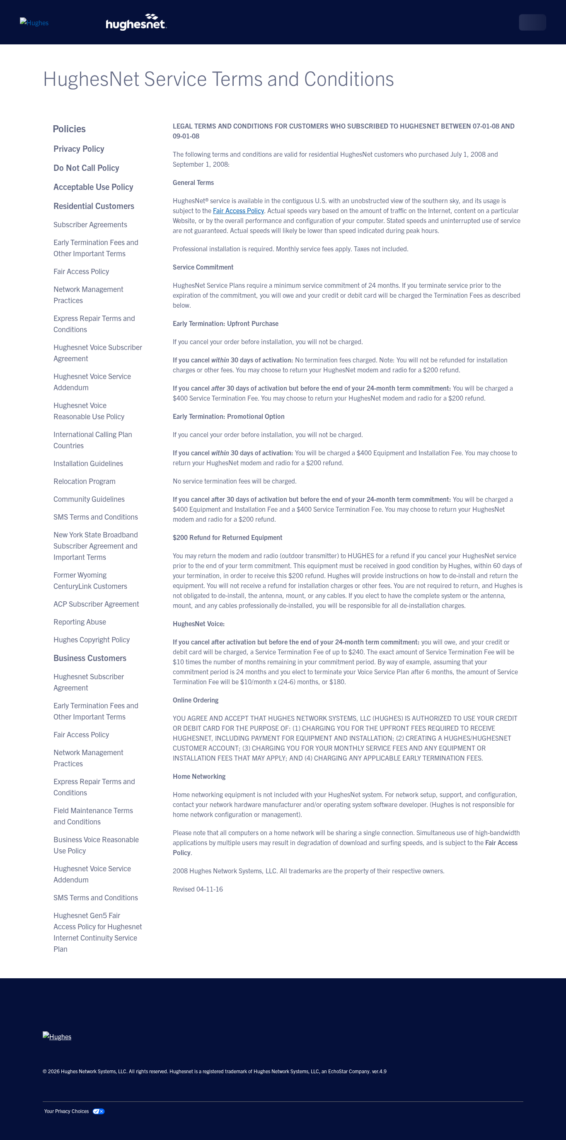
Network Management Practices (88, 294)
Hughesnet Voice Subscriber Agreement (97, 352)
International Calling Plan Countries (92, 439)
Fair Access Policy (81, 271)
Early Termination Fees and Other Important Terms (95, 247)
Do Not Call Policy (86, 167)
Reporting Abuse (79, 621)
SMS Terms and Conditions (95, 516)
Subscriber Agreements (90, 224)
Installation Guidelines (88, 463)
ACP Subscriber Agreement (96, 603)
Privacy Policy (78, 148)
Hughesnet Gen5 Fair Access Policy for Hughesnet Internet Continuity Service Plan (97, 931)
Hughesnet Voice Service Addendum (92, 381)
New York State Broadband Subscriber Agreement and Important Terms (95, 545)
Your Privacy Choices (66, 1110)
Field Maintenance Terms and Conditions (93, 815)
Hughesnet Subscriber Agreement (88, 681)
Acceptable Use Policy (93, 186)
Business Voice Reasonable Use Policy (96, 844)
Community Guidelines (89, 498)
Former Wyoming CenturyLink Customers (90, 580)
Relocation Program (84, 481)
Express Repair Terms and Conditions (94, 323)
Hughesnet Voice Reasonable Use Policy (88, 410)
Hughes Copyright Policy (91, 639)
